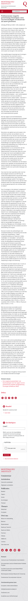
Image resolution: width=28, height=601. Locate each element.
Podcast (3, 503)
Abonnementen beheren (11, 459)
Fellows (3, 536)
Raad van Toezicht (6, 527)
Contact (3, 542)
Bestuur (3, 521)
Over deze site (5, 544)
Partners (3, 533)
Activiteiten (5, 479)
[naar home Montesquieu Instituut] (7, 3)
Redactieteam (5, 524)
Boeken (3, 491)
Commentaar (6, 476)
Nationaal (3, 509)
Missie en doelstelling (7, 518)
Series (2, 497)
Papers (3, 494)
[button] (3, 550)
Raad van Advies (5, 530)
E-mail (5, 426)
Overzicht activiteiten (7, 482)
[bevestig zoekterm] (13, 11)
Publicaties (5, 488)
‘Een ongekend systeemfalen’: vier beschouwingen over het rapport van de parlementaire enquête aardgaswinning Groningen (14, 383)
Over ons (4, 516)
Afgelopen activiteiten (7, 485)
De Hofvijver (4, 500)
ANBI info (3, 539)
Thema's (4, 506)
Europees (3, 512)
